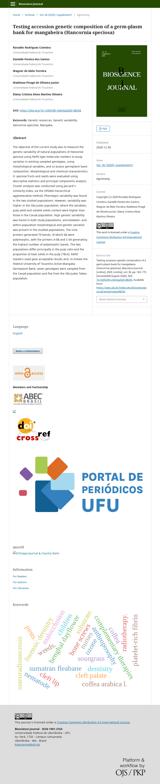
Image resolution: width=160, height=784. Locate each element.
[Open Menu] (13, 4)
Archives (30, 15)
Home (16, 15)
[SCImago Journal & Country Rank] (36, 553)
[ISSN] (14, 412)
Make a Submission (28, 351)
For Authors (20, 582)
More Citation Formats (112, 299)
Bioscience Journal (31, 4)
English (18, 333)
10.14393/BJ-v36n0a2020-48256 (114, 280)
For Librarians (21, 588)
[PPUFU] (80, 523)
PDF (104, 128)
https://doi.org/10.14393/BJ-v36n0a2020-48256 (50, 110)
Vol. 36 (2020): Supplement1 (56, 15)
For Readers (20, 576)
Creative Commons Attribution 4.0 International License (119, 237)
